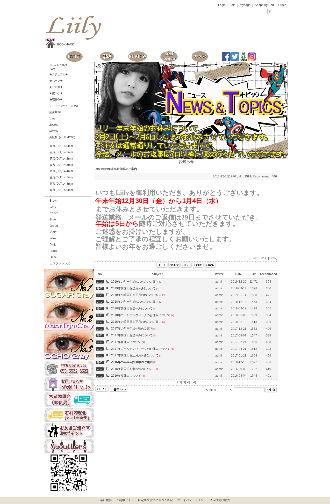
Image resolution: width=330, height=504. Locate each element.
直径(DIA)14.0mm (61, 146)
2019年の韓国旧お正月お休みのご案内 (138, 295)
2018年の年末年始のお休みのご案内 (136, 301)
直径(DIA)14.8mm (61, 183)
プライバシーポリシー (191, 500)
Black (53, 251)
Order (282, 5)
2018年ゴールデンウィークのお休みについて (142, 315)
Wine (53, 238)
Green (54, 225)
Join (233, 5)
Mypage (245, 5)
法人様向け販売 (220, 500)
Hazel (53, 257)
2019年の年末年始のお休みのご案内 (136, 281)
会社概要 (106, 500)
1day (52, 118)
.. (191, 382)
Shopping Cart (264, 5)
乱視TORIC (55, 112)
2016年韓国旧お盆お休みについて (135, 369)
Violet (53, 232)
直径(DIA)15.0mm (61, 190)
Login (222, 5)
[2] (180, 382)
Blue (53, 219)
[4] (188, 382)
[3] (184, 382)
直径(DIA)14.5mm (61, 177)
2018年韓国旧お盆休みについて (133, 308)
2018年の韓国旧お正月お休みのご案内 (138, 321)
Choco (54, 213)
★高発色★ (56, 99)
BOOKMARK (65, 44)
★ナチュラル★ (58, 74)
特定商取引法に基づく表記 (155, 500)
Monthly (53, 131)
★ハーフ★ (56, 80)
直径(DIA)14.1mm (61, 152)
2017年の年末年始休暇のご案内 (133, 328)
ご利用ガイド (125, 500)
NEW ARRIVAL (59, 65)
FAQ (52, 69)
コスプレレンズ (60, 263)
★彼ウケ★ (56, 93)
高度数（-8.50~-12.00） (63, 137)
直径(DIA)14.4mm (61, 171)
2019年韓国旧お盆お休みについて (135, 288)
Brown (54, 200)
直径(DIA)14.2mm (61, 158)
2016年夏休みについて (128, 375)
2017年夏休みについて (128, 342)
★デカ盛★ (56, 87)
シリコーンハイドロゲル (64, 106)
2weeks (53, 124)
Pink (53, 244)
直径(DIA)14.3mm (61, 165)
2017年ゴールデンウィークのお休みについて (142, 349)
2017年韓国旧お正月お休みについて (136, 355)
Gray (53, 207)
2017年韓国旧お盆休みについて (133, 335)
